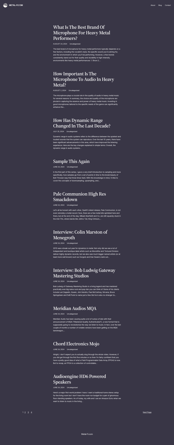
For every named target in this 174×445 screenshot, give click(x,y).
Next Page (147, 412)
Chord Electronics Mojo (76, 343)
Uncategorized (75, 44)
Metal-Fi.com (16, 5)
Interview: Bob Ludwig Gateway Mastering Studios (84, 272)
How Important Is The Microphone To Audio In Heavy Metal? (83, 79)
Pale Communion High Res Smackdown (79, 196)
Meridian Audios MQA (74, 308)
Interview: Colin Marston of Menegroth (80, 234)
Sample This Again (71, 161)
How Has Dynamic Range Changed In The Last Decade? (81, 123)
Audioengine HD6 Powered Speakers (79, 379)
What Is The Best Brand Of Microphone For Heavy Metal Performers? (81, 32)
